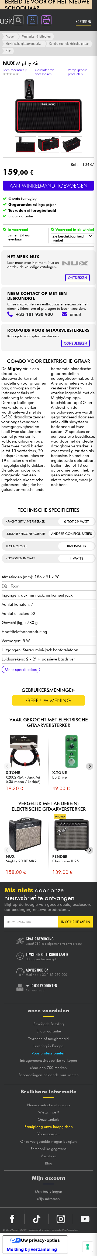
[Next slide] (89, 766)
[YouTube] (85, 1219)
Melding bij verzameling (32, 1249)
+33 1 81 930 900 (53, 975)
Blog (48, 1163)
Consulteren (75, 343)
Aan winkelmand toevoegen (49, 185)
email (75, 314)
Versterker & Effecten (36, 36)
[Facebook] (12, 1219)
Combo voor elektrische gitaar (69, 43)
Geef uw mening (48, 700)
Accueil (10, 36)
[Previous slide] (7, 766)
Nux (8, 50)
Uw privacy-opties (40, 1240)
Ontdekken (77, 278)
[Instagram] (61, 1219)
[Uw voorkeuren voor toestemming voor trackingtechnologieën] (87, 1247)
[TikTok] (36, 1219)
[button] (25, 144)
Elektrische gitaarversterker (24, 43)
